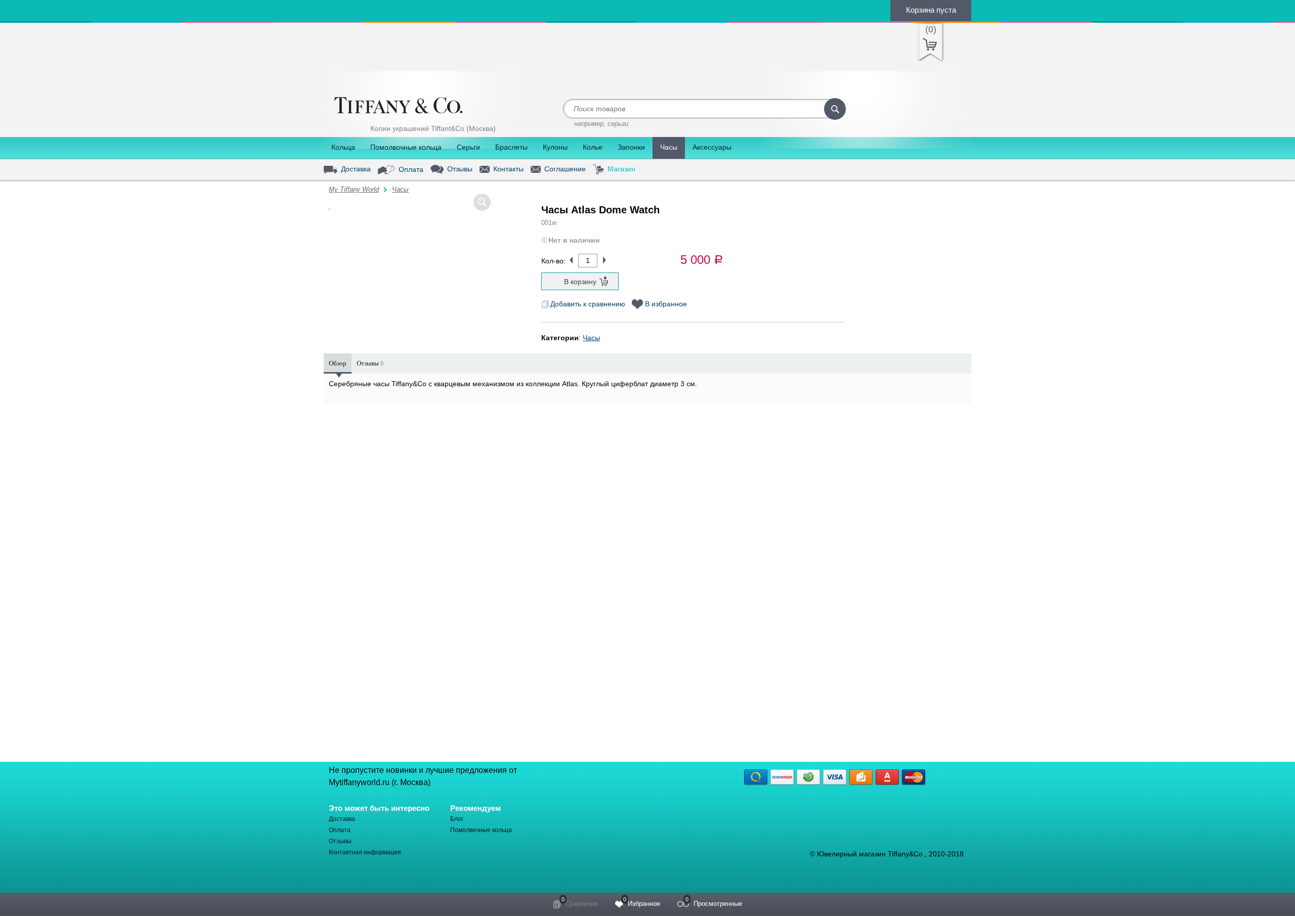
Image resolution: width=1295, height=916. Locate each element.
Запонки (631, 147)
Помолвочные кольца (406, 147)
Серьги (468, 147)
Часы (668, 147)
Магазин (620, 169)
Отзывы (458, 169)
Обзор (338, 363)
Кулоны (555, 147)
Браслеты (511, 147)
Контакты (507, 169)
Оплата (410, 169)
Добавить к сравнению (587, 304)
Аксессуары (712, 147)
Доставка (355, 169)
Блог (456, 818)
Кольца (343, 147)
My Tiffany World (354, 189)
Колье (592, 147)
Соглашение (564, 169)
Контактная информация (365, 852)
